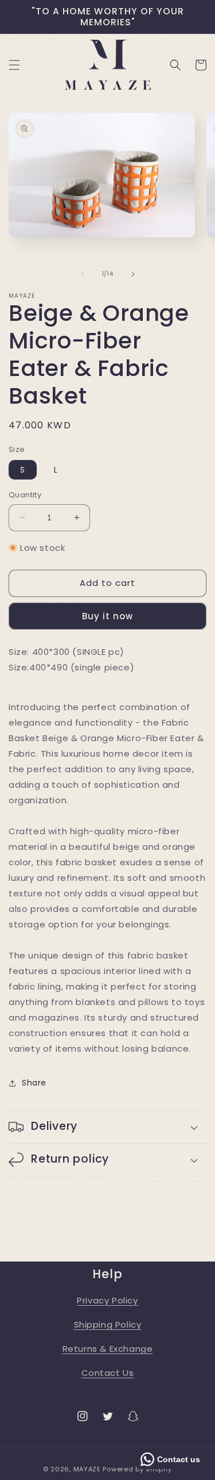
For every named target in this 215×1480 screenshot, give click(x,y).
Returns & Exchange (107, 1349)
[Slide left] (82, 274)
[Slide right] (133, 274)
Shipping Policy (108, 1324)
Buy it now (107, 616)
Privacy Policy (107, 1300)
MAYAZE (87, 1469)
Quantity (25, 494)
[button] (14, 65)
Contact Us (107, 1373)
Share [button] (34, 1082)
